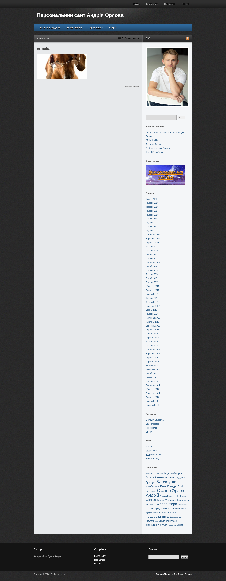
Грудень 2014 (152, 381)
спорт (169, 520)
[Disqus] (88, 130)
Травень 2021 (152, 246)
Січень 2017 (151, 310)
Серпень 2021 (152, 242)
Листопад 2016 (153, 318)
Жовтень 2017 (152, 286)
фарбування (152, 524)
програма (165, 516)
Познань (163, 496)
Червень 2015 (152, 361)
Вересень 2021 (153, 238)
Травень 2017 (152, 298)
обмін (164, 512)
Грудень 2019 (152, 258)
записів (151, 451)
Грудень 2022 (152, 223)
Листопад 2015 (153, 349)
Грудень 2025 (152, 203)
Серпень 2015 (152, 357)
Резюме (185, 4)
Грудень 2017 (152, 282)
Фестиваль (170, 500)
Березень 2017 (153, 306)
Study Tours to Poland (154, 473)
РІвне (178, 495)
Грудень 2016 (152, 314)
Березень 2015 (153, 369)
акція (186, 500)
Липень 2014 (152, 401)
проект (150, 520)
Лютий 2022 (151, 227)
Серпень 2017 (152, 290)
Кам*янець (153, 486)
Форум (180, 500)
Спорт (112, 27)
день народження (172, 508)
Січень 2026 (151, 199)
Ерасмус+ (151, 482)
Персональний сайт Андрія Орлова (80, 15)
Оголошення (151, 491)
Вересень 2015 (153, 353)
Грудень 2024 (152, 211)
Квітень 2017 (152, 302)
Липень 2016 (152, 334)
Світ (184, 496)
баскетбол (150, 504)
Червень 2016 (152, 338)
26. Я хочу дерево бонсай (158, 148)
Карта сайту (152, 4)
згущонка (150, 513)
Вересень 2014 (153, 393)
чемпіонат (172, 525)
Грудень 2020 (152, 250)
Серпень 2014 (152, 397)
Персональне (96, 27)
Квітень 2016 (152, 342)
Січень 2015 (151, 377)
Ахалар (160, 477)
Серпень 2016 (152, 330)
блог (157, 504)
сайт (156, 521)
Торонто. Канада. (154, 144)
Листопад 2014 (153, 385)
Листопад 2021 (153, 235)
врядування (182, 504)
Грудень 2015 (152, 346)
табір (174, 521)
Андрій (168, 473)
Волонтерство (74, 27)
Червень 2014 (152, 405)
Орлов (164, 490)
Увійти (149, 447)
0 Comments (130, 38)
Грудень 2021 (152, 231)
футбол (163, 525)
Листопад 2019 (153, 262)
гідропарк (152, 508)
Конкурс (172, 486)
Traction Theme (163, 574)
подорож (153, 516)
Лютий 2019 (151, 266)
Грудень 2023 (152, 215)
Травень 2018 (152, 274)
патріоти (172, 512)
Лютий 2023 (151, 219)
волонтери (168, 504)
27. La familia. (152, 140)
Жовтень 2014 (152, 389)
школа (180, 525)
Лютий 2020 (151, 254)
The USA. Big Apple (154, 152)
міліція (157, 512)
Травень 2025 (152, 207)
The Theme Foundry (183, 574)
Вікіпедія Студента (50, 27)
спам (162, 520)
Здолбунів (166, 481)
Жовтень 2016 (152, 322)
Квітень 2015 (152, 365)
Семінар (151, 499)
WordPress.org (152, 458)
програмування (177, 517)
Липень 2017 (152, 294)
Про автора (169, 4)
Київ (163, 486)
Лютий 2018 (151, 278)
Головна (136, 4)
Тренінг (161, 500)
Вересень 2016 (153, 326)
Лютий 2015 (151, 373)
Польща (170, 496)
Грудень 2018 (152, 270)
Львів (181, 486)
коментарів (153, 455)
